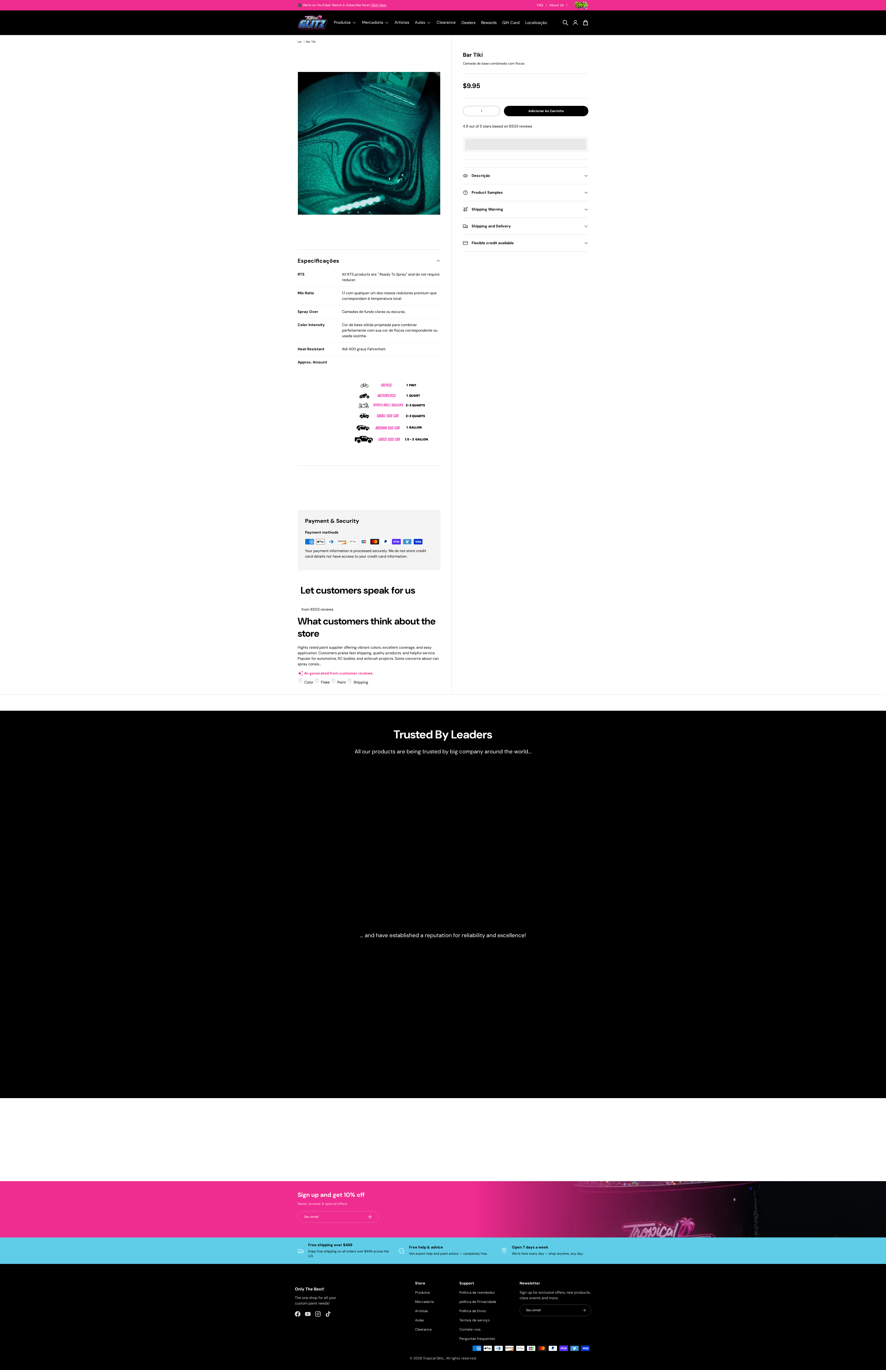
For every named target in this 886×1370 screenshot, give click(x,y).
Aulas (419, 1320)
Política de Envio (472, 1311)
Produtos (422, 1292)
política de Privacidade (477, 1301)
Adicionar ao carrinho (546, 111)
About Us (556, 5)
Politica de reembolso (477, 1292)
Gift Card (511, 22)
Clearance (446, 22)
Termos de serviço (474, 1320)
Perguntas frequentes (477, 1338)
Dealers (468, 22)
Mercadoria (424, 1301)
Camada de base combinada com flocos (493, 63)
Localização (536, 22)
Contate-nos (470, 1329)
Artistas (402, 22)
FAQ (540, 5)
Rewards (489, 22)
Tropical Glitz (433, 1358)
